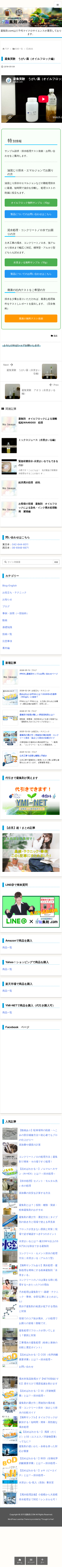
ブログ (6, 606)
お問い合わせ (26, 1366)
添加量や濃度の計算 (30, 1144)
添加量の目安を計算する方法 (34, 1192)
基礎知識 (7, 627)
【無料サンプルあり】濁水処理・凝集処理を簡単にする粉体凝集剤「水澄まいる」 (38, 1270)
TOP (7, 48)
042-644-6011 (20, 544)
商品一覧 (7, 947)
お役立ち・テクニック (14, 592)
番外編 (6, 647)
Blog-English (9, 585)
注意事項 (7, 641)
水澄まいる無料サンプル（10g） (31, 262)
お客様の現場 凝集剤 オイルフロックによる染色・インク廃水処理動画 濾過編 (38, 507)
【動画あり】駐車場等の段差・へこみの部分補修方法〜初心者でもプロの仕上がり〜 (38, 1135)
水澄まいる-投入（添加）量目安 (36, 1482)
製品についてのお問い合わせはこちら (31, 214)
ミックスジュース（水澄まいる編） (38, 439)
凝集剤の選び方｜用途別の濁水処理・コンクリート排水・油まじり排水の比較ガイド (38, 1407)
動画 (31, 48)
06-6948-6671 (20, 547)
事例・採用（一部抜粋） (15, 613)
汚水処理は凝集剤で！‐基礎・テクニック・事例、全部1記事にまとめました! (39, 1296)
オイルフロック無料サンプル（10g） (31, 202)
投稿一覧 (19, 48)
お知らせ (7, 599)
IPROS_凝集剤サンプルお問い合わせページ (39, 674)
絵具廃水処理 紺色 (29, 482)
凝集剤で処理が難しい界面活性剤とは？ (38, 714)
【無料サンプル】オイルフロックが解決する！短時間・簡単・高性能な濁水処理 (38, 1422)
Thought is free (47, 1519)
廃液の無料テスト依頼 (31, 318)
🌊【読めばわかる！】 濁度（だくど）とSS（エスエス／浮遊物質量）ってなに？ (38, 1436)
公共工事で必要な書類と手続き (33, 755)
